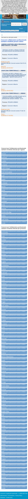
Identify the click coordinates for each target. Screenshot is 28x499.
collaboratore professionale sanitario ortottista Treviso (14, 465)
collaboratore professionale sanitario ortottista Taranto (14, 443)
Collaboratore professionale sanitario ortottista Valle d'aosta (14, 219)
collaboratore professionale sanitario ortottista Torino (14, 454)
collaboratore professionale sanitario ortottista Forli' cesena (14, 305)
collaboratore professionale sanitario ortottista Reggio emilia (14, 410)
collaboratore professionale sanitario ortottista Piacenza (14, 392)
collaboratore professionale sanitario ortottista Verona (14, 484)
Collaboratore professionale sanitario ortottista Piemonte (14, 193)
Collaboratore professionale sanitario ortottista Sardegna (14, 200)
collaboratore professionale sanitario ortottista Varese (14, 473)
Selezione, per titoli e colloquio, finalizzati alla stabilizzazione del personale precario (13, 50)
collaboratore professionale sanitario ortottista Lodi (14, 334)
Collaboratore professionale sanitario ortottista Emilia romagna (14, 167)
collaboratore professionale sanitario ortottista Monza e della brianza (14, 356)
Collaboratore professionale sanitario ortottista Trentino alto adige (14, 211)
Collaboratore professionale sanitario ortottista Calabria (14, 160)
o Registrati (22, 31)
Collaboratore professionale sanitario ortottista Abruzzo (14, 153)
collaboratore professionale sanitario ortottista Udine (14, 469)
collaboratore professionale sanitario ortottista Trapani (14, 458)
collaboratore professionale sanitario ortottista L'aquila (14, 319)
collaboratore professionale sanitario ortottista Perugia (14, 381)
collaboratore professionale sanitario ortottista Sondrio (14, 440)
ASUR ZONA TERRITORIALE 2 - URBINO (13, 70)
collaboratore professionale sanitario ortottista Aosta (14, 235)
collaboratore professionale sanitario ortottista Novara (14, 363)
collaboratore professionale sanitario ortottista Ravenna (14, 407)
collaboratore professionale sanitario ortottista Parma (14, 374)
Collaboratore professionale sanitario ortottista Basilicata (14, 156)
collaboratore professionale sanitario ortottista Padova (14, 367)
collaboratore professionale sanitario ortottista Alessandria (14, 232)
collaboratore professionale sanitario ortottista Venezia (14, 476)
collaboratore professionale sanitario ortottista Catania (14, 268)
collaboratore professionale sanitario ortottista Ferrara (14, 294)
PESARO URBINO (13, 54)
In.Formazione (11, 495)
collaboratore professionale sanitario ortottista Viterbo (14, 487)
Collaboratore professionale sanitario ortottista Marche (14, 186)
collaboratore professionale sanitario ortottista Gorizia (14, 312)
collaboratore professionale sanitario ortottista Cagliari (14, 261)
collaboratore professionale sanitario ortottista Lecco (14, 330)
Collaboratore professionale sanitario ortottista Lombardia (14, 182)
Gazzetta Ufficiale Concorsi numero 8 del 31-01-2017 (13, 64)
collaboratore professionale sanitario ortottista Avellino (14, 239)
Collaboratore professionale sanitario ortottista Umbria (14, 215)
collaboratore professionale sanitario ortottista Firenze (14, 297)
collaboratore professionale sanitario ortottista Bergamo (14, 246)
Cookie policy (9, 497)
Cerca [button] (24, 24)
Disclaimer (2, 497)
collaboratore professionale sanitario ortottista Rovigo (14, 425)
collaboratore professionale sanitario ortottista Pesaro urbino (14, 385)
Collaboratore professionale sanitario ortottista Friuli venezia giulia (14, 171)
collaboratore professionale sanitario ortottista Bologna (14, 254)
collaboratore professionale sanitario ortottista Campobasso (14, 264)
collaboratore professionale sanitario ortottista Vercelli (14, 480)
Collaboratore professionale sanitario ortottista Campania (14, 164)
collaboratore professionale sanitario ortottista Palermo (14, 370)
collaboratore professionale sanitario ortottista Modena (14, 352)
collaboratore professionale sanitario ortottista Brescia (14, 257)
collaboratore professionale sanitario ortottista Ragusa (14, 403)
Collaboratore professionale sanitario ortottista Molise (14, 189)
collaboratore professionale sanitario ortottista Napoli (14, 359)
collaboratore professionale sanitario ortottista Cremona (14, 286)
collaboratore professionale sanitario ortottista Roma (14, 421)
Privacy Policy (18, 495)
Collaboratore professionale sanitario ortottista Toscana (14, 208)
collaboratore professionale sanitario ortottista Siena (14, 432)
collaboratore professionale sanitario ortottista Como (14, 279)
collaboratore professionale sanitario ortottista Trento (14, 462)
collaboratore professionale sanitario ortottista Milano (14, 348)
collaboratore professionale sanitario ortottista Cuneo (14, 290)
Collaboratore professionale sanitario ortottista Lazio (14, 175)
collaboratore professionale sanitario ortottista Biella (14, 250)
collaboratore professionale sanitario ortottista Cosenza (14, 283)
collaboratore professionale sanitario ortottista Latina (14, 327)
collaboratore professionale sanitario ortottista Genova (14, 308)
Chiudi (17, 13)
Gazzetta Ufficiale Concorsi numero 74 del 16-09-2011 (13, 111)
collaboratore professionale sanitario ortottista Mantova (14, 341)
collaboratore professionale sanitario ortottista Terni (14, 451)
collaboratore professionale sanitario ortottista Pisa (14, 396)
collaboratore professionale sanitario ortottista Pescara (14, 389)
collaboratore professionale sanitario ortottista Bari (14, 243)
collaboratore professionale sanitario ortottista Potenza (14, 400)
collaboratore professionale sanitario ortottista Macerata (14, 338)
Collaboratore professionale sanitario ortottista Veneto (14, 222)
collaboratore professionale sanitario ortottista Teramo (14, 447)
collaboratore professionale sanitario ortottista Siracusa (14, 436)
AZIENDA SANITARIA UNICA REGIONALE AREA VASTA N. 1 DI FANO (13, 45)
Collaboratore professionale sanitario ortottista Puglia (14, 197)
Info (13, 13)
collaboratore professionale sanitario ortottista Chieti (14, 275)
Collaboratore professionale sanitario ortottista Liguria (14, 178)
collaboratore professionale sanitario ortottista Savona (14, 429)
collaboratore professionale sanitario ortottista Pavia (14, 378)
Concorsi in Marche (12, 58)
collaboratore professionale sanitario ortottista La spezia (14, 323)
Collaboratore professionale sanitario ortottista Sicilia (14, 204)
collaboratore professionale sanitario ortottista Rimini (14, 418)
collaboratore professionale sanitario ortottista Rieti (14, 414)
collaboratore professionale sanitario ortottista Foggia (14, 301)
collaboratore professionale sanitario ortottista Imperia (14, 316)
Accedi (21, 28)
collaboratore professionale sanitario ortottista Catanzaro (14, 272)
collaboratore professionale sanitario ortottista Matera (14, 345)
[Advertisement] (14, 131)
